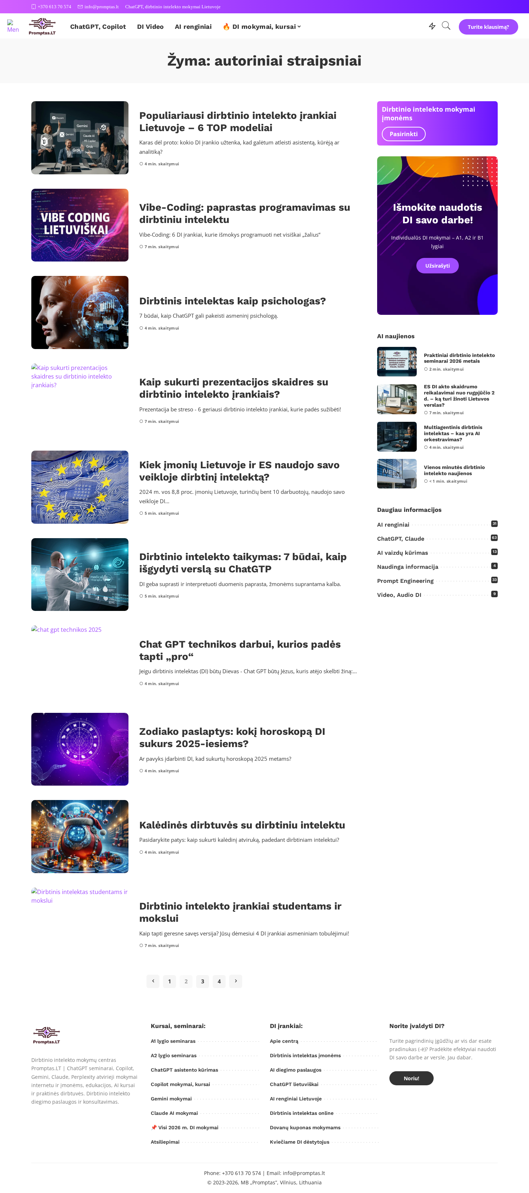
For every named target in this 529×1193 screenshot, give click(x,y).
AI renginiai (393, 524)
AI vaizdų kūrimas (402, 552)
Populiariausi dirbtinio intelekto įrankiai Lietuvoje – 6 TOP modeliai (237, 122)
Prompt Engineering (405, 580)
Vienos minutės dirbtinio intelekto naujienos (454, 470)
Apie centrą (284, 1041)
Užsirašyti (437, 265)
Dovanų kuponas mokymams (305, 1127)
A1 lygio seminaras (173, 1041)
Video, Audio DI (399, 594)
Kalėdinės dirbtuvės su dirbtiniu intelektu (242, 825)
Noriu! (411, 1078)
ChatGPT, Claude (400, 538)
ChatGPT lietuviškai (294, 1084)
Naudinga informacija (407, 566)
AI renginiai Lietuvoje (296, 1099)
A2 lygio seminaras (173, 1055)
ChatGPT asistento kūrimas (184, 1070)
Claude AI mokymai (174, 1113)
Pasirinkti (404, 134)
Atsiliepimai (165, 1142)
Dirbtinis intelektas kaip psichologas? (232, 301)
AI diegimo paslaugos (295, 1070)
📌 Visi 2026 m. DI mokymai (184, 1127)
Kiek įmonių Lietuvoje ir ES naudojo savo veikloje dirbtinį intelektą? (239, 471)
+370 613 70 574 (54, 6)
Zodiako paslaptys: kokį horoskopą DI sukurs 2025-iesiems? (232, 737)
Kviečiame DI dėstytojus (299, 1142)
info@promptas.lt (102, 6)
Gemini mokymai (171, 1099)
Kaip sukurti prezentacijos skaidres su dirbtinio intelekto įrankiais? (233, 388)
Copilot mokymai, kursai (180, 1084)
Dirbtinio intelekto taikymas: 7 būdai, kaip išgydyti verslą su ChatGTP (243, 563)
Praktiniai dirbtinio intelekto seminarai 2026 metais (459, 358)
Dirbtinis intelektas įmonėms (305, 1055)
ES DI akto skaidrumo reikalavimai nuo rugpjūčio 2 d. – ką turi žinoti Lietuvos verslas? (459, 395)
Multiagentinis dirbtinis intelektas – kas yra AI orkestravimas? (453, 433)
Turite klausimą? (488, 26)
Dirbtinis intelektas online (302, 1113)
